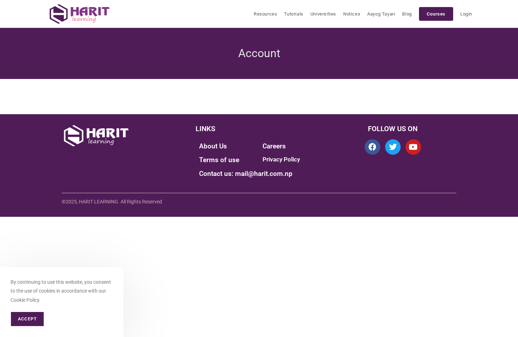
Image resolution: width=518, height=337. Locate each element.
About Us (213, 146)
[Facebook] (372, 147)
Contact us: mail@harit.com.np (245, 174)
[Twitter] (393, 147)
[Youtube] (413, 147)
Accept (27, 319)
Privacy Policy (281, 159)
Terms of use (219, 160)
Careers (274, 146)
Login (466, 14)
